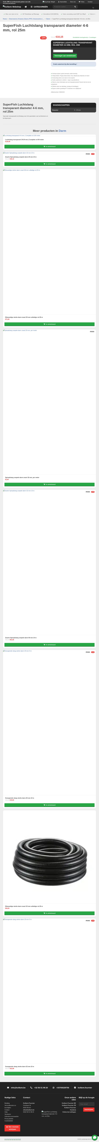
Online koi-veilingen (69, 1112)
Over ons (73, 2)
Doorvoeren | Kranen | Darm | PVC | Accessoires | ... (26, 19)
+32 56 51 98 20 (41, 1088)
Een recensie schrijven (13, 1128)
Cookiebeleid (9, 1121)
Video (82, 2)
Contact (90, 2)
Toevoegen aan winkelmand (65, 56)
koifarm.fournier (84, 1088)
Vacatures (8, 1114)
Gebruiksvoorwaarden (12, 1116)
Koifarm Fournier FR (69, 1105)
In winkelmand (50, 146)
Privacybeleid (9, 1118)
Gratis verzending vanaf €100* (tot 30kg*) (74, 14)
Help (6, 1112)
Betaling (7, 1103)
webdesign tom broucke (88, 1139)
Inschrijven (89, 1109)
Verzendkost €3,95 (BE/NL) (50, 14)
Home (5, 19)
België (53, 2)
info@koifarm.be (18, 1088)
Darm (48, 19)
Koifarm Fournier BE (69, 1103)
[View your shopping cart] (93, 8)
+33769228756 (62, 1088)
